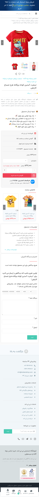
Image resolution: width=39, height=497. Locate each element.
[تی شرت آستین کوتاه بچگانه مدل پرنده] (28, 198)
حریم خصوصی (28, 394)
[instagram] (35, 436)
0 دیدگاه (29, 90)
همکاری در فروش (27, 405)
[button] (35, 204)
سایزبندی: (33, 157)
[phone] (19, 436)
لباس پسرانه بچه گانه (29, 75)
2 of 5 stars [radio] (27, 289)
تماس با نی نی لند (27, 412)
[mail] (23, 436)
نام (35, 315)
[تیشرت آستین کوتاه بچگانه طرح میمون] (10, 198)
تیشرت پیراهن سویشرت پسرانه (12, 75)
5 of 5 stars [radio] (6, 289)
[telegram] (27, 436)
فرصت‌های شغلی (27, 408)
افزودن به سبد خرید (17, 172)
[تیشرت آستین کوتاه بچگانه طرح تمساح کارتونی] (19, 39)
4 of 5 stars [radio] (13, 289)
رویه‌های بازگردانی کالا (26, 387)
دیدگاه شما (33, 295)
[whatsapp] (31, 436)
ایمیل (34, 324)
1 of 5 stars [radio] (34, 289)
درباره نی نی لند (28, 415)
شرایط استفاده (28, 390)
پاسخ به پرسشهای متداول (25, 384)
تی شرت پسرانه (31, 78)
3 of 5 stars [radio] (20, 289)
